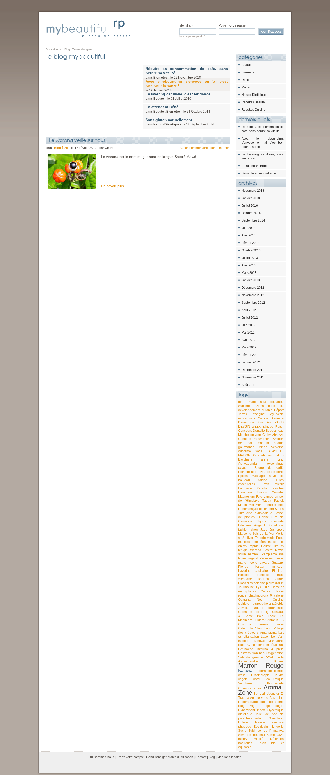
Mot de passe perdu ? (192, 36)
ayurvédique (263, 513)
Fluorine (263, 517)
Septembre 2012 (253, 302)
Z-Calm (270, 657)
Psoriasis (266, 558)
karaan (260, 566)
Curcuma (244, 624)
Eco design (262, 612)
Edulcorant (245, 525)
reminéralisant (273, 645)
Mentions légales (229, 757)
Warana (255, 550)
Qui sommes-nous (101, 757)
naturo (279, 455)
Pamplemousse (273, 554)
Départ (279, 410)
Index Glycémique (270, 710)
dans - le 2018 (187, 72)
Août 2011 (249, 385)
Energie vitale (265, 538)
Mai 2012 (248, 332)
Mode (246, 87)
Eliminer (278, 571)
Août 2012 (249, 310)
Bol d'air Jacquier (266, 693)
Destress (244, 653)
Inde (280, 657)
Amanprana (268, 632)
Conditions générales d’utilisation (169, 757)
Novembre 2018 (253, 190)
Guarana (244, 599)
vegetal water (249, 679)
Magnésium (246, 496)
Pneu (280, 538)
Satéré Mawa (273, 550)
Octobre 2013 (251, 250)
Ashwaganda (247, 463)
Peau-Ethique (274, 679)
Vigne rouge (260, 706)
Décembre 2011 (253, 370)
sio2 (241, 538)
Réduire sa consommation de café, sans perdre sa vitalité (263, 129)
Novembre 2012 (253, 295)
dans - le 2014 (180, 122)
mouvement (262, 439)
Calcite (265, 591)
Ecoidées (259, 542)
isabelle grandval (251, 641)
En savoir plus (112, 186)
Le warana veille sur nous (77, 140)
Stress (279, 509)
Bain (260, 616)
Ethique (267, 426)
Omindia (278, 492)
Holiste (266, 546)
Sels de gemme (250, 657)
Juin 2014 (248, 228)
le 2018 (187, 85)
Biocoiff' (243, 575)
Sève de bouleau (251, 735)
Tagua (266, 501)
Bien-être (248, 72)
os (240, 636)
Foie (259, 496)
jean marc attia (252, 402)
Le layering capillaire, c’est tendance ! (263, 156)
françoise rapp (270, 575)
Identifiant (186, 25)
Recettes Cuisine (254, 110)
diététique (245, 714)
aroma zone (271, 624)
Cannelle (244, 439)
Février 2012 (250, 355)
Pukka (279, 675)
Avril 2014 (249, 235)
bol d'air (277, 636)
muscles (244, 542)
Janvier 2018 (251, 198)
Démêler (277, 587)
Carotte (263, 418)
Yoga (258, 451)
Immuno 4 (265, 649)
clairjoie (243, 604)
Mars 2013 (249, 273)
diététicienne (256, 583)
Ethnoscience (274, 505)
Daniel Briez (247, 422)
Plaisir (279, 426)
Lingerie (278, 726)
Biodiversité (275, 683)
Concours (245, 430)
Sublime (244, 406)
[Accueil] (88, 29)
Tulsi (252, 731)
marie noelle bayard (253, 562)
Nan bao (258, 653)
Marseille (244, 533)
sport (280, 529)
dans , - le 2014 (178, 109)
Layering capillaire (253, 571)
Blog (212, 757)
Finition (262, 492)
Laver (265, 636)
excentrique (275, 463)
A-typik (243, 608)
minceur (278, 566)
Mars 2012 (249, 347)
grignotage (276, 608)
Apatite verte (259, 698)
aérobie (278, 488)
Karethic (262, 488)
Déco (245, 80)
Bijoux (261, 521)
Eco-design (262, 726)
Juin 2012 (248, 325)
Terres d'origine (251, 414)
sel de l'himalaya (271, 731)
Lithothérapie (260, 675)
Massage (258, 476)
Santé (271, 735)
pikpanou (277, 402)
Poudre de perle (272, 472)
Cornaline (245, 612)
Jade (263, 529)
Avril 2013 (249, 265)
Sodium (263, 443)
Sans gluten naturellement (260, 173)
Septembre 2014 (253, 220)
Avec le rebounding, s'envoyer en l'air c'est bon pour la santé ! (263, 143)
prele (280, 649)
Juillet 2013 (250, 258)
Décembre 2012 (253, 287)
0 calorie (277, 595)
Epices (243, 476)
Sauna (279, 558)
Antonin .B (275, 620)
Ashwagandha (248, 661)
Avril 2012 (249, 340)
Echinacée (245, 649)
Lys (258, 587)
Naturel (258, 608)
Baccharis (245, 459)
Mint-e (263, 447)
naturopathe (259, 604)
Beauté (247, 65)
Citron (265, 484)
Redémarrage (248, 702)
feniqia (243, 550)
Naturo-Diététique (254, 95)
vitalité (258, 739)
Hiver (249, 538)
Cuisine (278, 599)
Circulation (255, 645)
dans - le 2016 (179, 96)
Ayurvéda (277, 414)
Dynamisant (246, 710)
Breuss (279, 546)
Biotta (242, 583)
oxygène (244, 468)
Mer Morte (256, 505)
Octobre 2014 (251, 213)
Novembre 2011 (253, 377)
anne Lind (272, 459)
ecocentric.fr (246, 418)
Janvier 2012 (251, 362)
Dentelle (259, 430)
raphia (254, 546)
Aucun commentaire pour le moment (205, 148)
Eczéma (258, 406)
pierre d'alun (275, 583)
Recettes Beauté (253, 102)
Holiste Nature (251, 722)
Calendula (245, 628)
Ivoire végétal (248, 558)
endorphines (247, 591)
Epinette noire (248, 472)
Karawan (246, 670)
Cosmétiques (262, 455)
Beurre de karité (269, 468)
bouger (279, 706)
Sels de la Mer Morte (268, 533)
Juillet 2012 (250, 317)
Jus (272, 529)
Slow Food (263, 628)
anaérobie (276, 604)
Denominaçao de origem (256, 509)
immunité (277, 521)
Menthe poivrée (249, 435)
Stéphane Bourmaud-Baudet (261, 579)
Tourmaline (246, 587)
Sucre (242, 731)
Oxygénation (275, 653)
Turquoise (245, 513)
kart (281, 632)
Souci (261, 422)
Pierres (243, 566)
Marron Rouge (261, 665)
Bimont (279, 661)
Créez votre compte (130, 757)
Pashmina (276, 698)
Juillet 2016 (250, 205)
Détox (270, 422)
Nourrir (262, 599)
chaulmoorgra (258, 595)
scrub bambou (249, 554)
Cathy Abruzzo (273, 435)
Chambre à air (249, 688)
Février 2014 (250, 243)
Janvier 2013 (251, 280)
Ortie (266, 587)
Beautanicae (275, 430)
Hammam (245, 492)
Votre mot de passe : (233, 25)
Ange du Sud (263, 525)
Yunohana (245, 683)
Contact (200, 757)
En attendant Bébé (255, 166)
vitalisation (251, 636)
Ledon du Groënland (269, 718)
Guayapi (278, 562)
